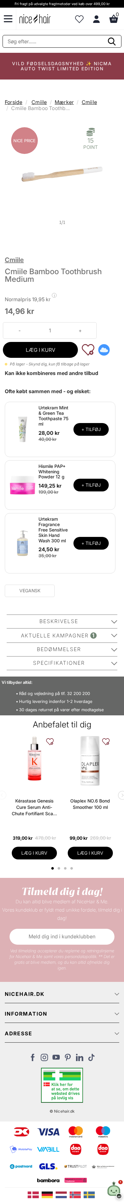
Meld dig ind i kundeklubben (62, 936)
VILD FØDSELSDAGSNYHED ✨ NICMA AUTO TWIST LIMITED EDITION (62, 66)
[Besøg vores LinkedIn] (79, 1059)
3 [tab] (66, 868)
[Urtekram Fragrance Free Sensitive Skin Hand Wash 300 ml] (22, 543)
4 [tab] (72, 868)
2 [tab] (59, 868)
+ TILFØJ (91, 429)
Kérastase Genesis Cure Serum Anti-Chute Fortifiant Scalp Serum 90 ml (34, 807)
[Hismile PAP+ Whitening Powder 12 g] (22, 484)
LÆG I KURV (40, 350)
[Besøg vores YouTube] (56, 1059)
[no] (77, 1194)
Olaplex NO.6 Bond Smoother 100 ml (90, 804)
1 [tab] (53, 868)
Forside (13, 102)
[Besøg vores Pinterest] (68, 1059)
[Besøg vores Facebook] (32, 1059)
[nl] (63, 1194)
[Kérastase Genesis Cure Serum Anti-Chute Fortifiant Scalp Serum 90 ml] (34, 758)
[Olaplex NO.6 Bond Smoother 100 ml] (90, 761)
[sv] (90, 1194)
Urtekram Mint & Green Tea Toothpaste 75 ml (53, 415)
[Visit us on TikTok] (91, 1059)
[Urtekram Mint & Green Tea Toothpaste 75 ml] (22, 429)
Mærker (64, 102)
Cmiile (39, 102)
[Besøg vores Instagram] (44, 1059)
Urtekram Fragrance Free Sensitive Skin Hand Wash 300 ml (53, 529)
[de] (49, 1194)
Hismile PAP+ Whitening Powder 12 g (51, 471)
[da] (35, 1194)
